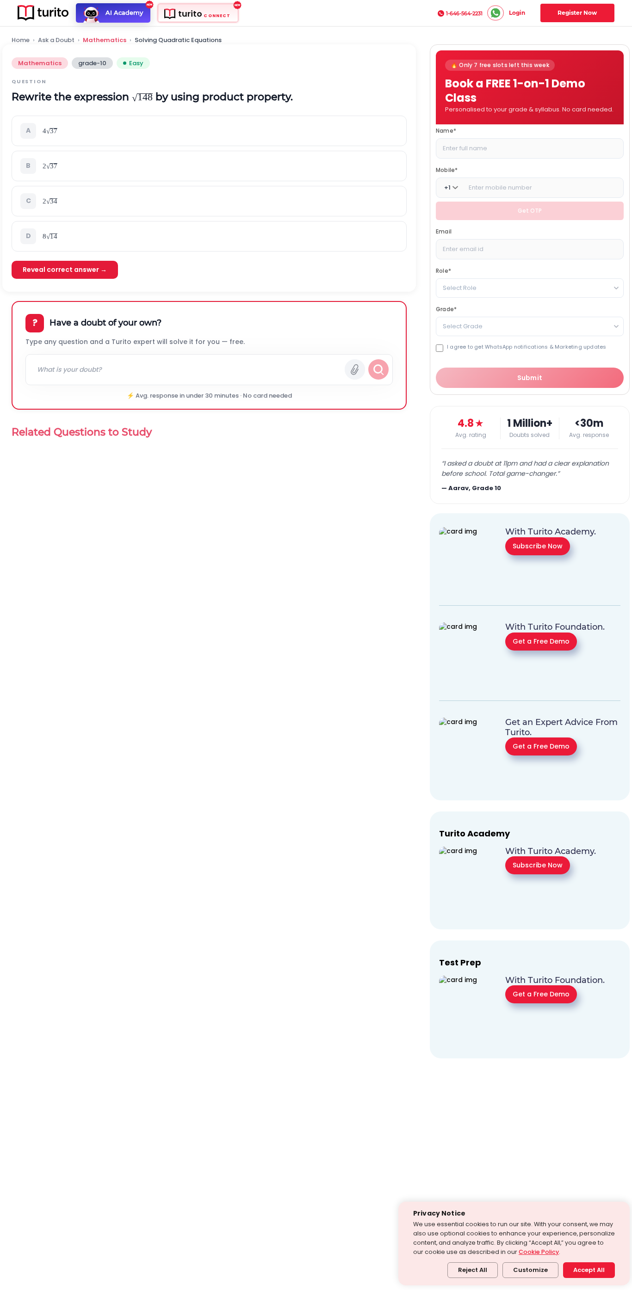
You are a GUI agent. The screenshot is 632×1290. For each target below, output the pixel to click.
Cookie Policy (539, 1252)
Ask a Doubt (56, 40)
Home (21, 40)
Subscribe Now (538, 545)
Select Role (460, 287)
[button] (209, 131)
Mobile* (447, 170)
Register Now (577, 12)
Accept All (589, 1269)
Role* (443, 271)
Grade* (446, 309)
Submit (530, 377)
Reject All (472, 1269)
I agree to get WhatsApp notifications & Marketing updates (526, 347)
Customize (530, 1269)
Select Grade (463, 326)
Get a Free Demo (541, 640)
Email (444, 231)
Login (517, 12)
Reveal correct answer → (65, 269)
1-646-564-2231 (464, 13)
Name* (446, 131)
